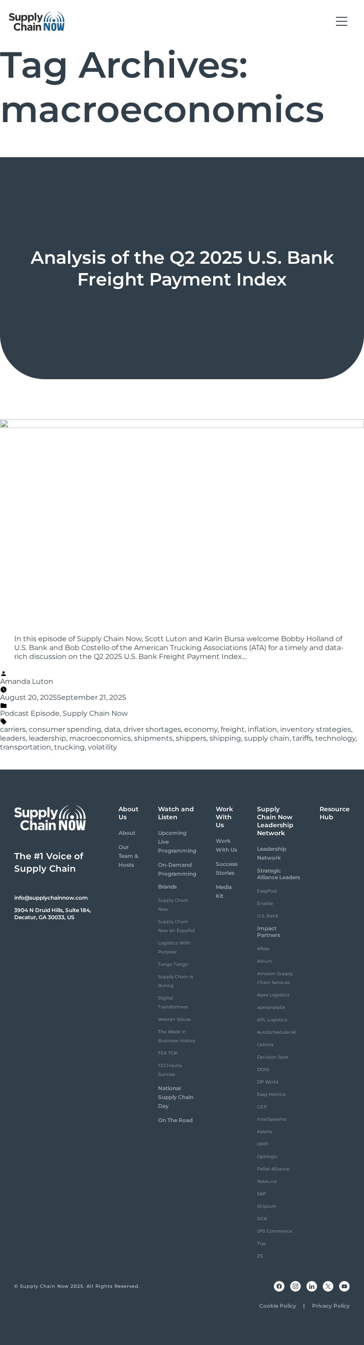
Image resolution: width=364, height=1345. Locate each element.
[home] (37, 21)
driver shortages (152, 729)
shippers (191, 738)
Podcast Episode (29, 713)
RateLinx (267, 1181)
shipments (153, 738)
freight (233, 729)
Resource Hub (335, 813)
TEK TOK (168, 1053)
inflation (262, 729)
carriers (13, 729)
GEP (262, 1107)
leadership (47, 738)
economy (201, 729)
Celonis (265, 1044)
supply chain (266, 738)
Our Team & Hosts (128, 856)
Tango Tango (173, 964)
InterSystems (271, 1119)
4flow (263, 949)
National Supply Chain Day (176, 1097)
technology (335, 738)
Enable (265, 903)
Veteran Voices (174, 1019)
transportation (25, 747)
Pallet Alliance (273, 1169)
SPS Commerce (274, 1231)
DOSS (263, 1069)
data (112, 729)
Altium (265, 961)
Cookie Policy (277, 1305)
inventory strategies (315, 729)
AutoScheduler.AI (276, 1032)
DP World (267, 1082)
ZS (260, 1256)
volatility (102, 747)
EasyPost (267, 891)
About (127, 832)
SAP (261, 1194)
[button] (341, 21)
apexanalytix (271, 1007)
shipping (225, 738)
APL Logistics (272, 1020)
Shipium (267, 1206)
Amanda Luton (26, 681)
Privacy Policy (331, 1305)
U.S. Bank (267, 916)
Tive (261, 1243)
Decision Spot (272, 1057)
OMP (262, 1144)
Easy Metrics (271, 1094)
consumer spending (65, 729)
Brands (167, 886)
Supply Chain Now (95, 713)
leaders (13, 738)
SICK (262, 1219)
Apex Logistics (273, 995)
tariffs (302, 738)
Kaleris (264, 1132)
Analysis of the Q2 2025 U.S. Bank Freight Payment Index (182, 268)
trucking (69, 747)
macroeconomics (100, 738)
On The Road (175, 1120)
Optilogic (267, 1156)
